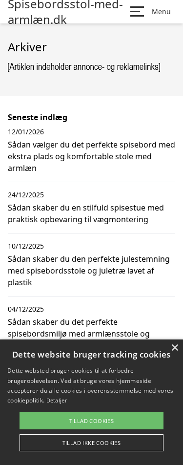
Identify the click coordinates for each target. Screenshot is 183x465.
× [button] (174, 348)
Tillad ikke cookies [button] (91, 442)
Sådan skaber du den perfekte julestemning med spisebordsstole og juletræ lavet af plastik (89, 271)
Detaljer (56, 400)
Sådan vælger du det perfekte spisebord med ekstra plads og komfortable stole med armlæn (91, 156)
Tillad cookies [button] (91, 420)
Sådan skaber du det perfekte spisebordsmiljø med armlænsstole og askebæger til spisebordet (79, 334)
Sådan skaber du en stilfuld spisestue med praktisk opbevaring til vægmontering (86, 213)
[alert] (91, 402)
